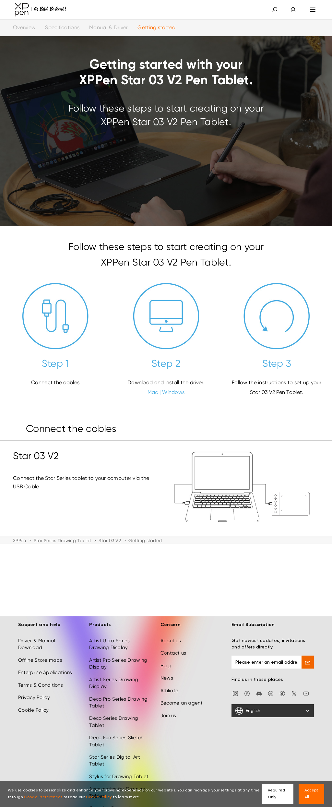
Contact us (173, 653)
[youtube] (306, 693)
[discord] (259, 693)
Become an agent (181, 703)
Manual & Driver (108, 27)
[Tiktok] (282, 693)
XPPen (19, 540)
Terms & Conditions (40, 685)
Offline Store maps (40, 660)
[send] (308, 662)
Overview (24, 27)
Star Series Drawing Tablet (62, 540)
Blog (165, 666)
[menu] (313, 10)
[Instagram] (235, 693)
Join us (168, 715)
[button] (274, 10)
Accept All (311, 794)
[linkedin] (271, 693)
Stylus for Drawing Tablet (118, 776)
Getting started (156, 27)
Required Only (276, 794)
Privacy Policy (34, 697)
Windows (173, 392)
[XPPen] (40, 10)
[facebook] (247, 693)
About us (170, 641)
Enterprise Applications (45, 672)
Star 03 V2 (110, 540)
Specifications (62, 27)
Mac (153, 392)
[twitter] (294, 693)
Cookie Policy (33, 710)
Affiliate (169, 691)
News (166, 678)
